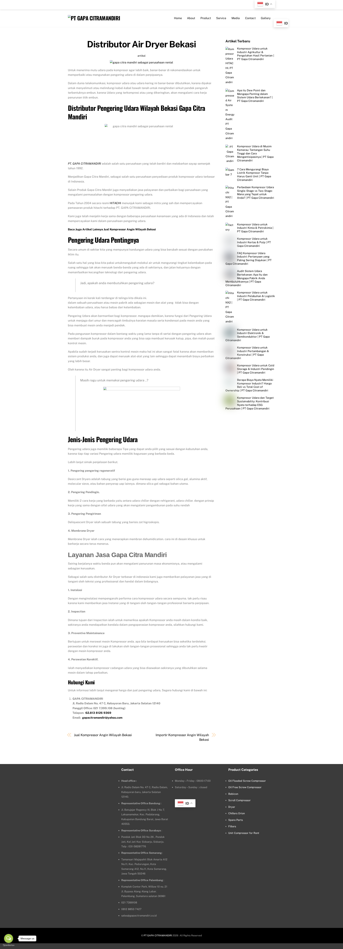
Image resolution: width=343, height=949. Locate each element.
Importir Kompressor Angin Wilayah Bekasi (182, 737)
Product (205, 18)
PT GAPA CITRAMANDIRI (158, 935)
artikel (141, 55)
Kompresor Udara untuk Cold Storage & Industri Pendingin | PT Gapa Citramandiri (255, 369)
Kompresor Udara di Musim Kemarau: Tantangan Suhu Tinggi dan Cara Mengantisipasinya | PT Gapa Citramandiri (255, 153)
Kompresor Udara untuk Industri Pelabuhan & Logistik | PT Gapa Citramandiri (256, 296)
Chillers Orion (236, 813)
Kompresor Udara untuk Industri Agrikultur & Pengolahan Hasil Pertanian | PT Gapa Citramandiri (255, 54)
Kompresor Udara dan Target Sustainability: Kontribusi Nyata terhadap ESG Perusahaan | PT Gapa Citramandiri (249, 403)
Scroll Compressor (239, 800)
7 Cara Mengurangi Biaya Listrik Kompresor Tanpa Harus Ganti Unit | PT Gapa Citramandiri (254, 174)
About (191, 18)
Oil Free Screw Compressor (245, 787)
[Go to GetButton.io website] (8, 945)
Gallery (266, 18)
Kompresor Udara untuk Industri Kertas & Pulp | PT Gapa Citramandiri (254, 242)
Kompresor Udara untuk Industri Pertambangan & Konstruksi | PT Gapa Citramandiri (247, 353)
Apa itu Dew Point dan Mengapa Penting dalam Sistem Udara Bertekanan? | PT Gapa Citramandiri (255, 95)
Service (221, 18)
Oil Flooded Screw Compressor (247, 780)
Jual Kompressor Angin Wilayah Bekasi (103, 735)
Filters (232, 826)
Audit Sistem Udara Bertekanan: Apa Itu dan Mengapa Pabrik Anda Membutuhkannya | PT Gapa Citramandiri (246, 278)
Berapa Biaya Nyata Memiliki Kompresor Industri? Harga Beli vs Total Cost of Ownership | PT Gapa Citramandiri (249, 385)
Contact (250, 18)
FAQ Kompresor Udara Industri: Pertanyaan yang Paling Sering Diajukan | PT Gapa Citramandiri (248, 258)
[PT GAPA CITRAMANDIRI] (94, 18)
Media (236, 18)
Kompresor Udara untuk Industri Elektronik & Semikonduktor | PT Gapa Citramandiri (247, 335)
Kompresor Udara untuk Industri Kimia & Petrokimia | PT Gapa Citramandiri (255, 228)
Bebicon (233, 793)
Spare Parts (235, 819)
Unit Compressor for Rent (243, 832)
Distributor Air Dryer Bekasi (141, 44)
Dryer (231, 806)
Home (178, 18)
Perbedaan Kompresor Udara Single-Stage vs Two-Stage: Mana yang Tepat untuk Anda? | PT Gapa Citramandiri (255, 192)
